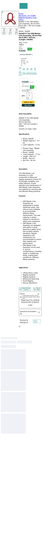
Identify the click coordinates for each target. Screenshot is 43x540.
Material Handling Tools (28, 18)
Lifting (21, 20)
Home (21, 14)
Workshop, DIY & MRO (27, 16)
